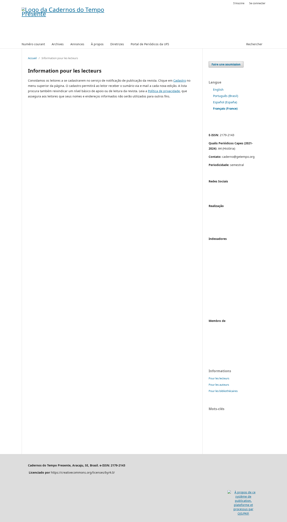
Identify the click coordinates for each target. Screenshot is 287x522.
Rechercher (253, 44)
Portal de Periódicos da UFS (150, 44)
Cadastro (179, 80)
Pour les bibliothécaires (223, 391)
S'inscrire (238, 3)
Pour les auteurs (219, 385)
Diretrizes (117, 44)
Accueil (32, 58)
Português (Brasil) (225, 96)
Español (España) (225, 102)
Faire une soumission (226, 64)
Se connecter (257, 3)
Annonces (77, 44)
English (218, 90)
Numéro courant (33, 44)
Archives (58, 44)
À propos (97, 44)
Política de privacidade (164, 91)
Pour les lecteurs (219, 378)
